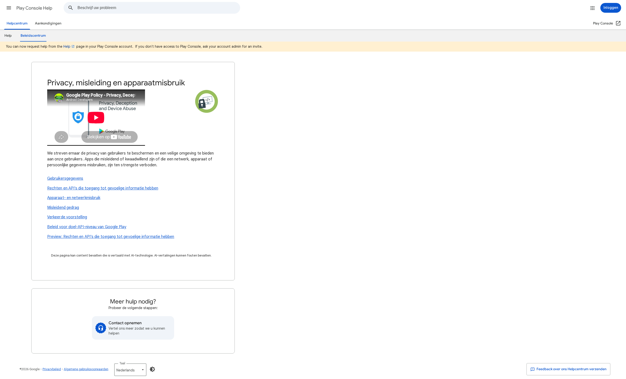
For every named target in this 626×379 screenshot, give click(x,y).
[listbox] (130, 369)
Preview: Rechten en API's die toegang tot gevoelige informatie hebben (110, 236)
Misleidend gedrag (63, 207)
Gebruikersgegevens (65, 178)
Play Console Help (34, 8)
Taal (122, 363)
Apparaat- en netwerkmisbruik (73, 197)
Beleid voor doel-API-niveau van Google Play (86, 226)
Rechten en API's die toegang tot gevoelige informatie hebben (102, 188)
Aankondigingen (48, 23)
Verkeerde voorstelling (67, 217)
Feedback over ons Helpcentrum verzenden (571, 369)
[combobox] (159, 7)
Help (66, 46)
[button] (9, 8)
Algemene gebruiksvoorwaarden (86, 369)
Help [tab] (8, 35)
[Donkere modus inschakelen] (152, 369)
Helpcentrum (17, 23)
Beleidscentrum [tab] (33, 35)
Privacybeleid (52, 369)
